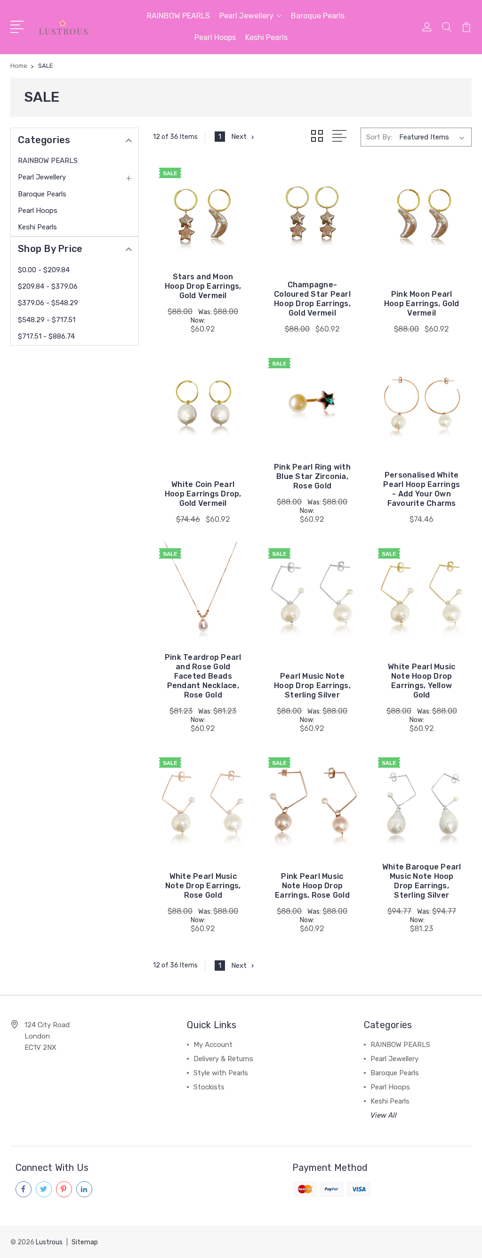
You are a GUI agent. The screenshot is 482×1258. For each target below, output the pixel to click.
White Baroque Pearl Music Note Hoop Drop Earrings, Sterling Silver (421, 881)
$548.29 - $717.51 (46, 320)
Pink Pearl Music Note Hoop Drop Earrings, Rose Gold (312, 886)
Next (239, 136)
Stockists (209, 1087)
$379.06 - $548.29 (48, 303)
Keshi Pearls (266, 37)
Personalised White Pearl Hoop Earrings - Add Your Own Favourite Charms (421, 489)
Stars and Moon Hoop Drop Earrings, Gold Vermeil (203, 286)
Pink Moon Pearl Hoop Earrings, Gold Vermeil (421, 303)
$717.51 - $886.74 (46, 336)
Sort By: (379, 137)
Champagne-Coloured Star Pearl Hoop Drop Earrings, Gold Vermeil (312, 298)
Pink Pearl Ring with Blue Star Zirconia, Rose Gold (312, 476)
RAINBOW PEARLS (178, 15)
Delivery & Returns (223, 1059)
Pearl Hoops (215, 37)
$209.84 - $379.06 (48, 286)
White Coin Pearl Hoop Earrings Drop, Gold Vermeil (203, 494)
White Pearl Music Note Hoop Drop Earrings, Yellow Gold (421, 680)
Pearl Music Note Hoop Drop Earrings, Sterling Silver (312, 685)
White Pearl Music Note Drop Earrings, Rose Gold (203, 886)
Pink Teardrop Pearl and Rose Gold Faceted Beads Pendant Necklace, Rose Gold (203, 676)
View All (383, 1115)
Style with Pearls (220, 1073)
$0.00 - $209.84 (44, 270)
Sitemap (85, 1242)
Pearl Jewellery (246, 15)
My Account (213, 1044)
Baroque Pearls (318, 15)
